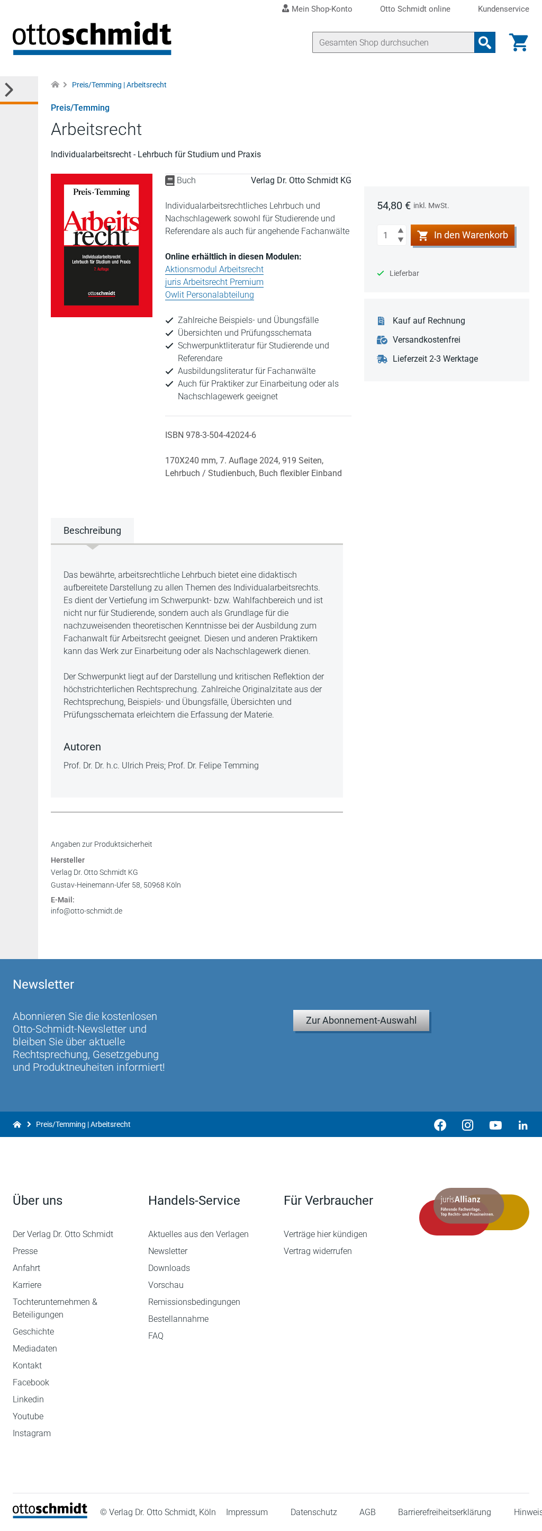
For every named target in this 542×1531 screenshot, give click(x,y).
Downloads (169, 1268)
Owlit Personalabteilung (209, 295)
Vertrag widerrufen (318, 1251)
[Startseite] (50, 1515)
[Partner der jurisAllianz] (474, 1211)
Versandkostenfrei (426, 340)
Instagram (32, 1433)
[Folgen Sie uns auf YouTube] (495, 1124)
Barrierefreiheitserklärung (444, 1512)
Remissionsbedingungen (194, 1302)
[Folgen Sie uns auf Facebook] (440, 1124)
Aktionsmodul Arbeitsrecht (214, 269)
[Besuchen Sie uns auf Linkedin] (519, 1124)
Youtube (28, 1416)
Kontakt (27, 1365)
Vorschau (166, 1285)
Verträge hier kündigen (325, 1234)
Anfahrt (26, 1268)
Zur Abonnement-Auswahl (361, 1020)
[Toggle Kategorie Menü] (19, 90)
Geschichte (33, 1332)
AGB (367, 1512)
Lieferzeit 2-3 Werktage (435, 359)
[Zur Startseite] (55, 85)
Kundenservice (503, 9)
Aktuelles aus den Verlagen (198, 1234)
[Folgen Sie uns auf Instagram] (468, 1124)
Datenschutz (314, 1512)
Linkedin (28, 1399)
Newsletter (167, 1251)
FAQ (156, 1336)
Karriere (27, 1285)
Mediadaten (35, 1349)
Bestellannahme (178, 1319)
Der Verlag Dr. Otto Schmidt (63, 1234)
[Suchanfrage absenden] (484, 42)
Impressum (247, 1512)
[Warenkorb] (518, 42)
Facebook (31, 1382)
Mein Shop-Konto (322, 9)
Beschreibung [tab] (92, 530)
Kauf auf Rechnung (429, 321)
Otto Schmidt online (415, 9)
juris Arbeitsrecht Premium (214, 282)
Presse (25, 1251)
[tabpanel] (197, 670)
